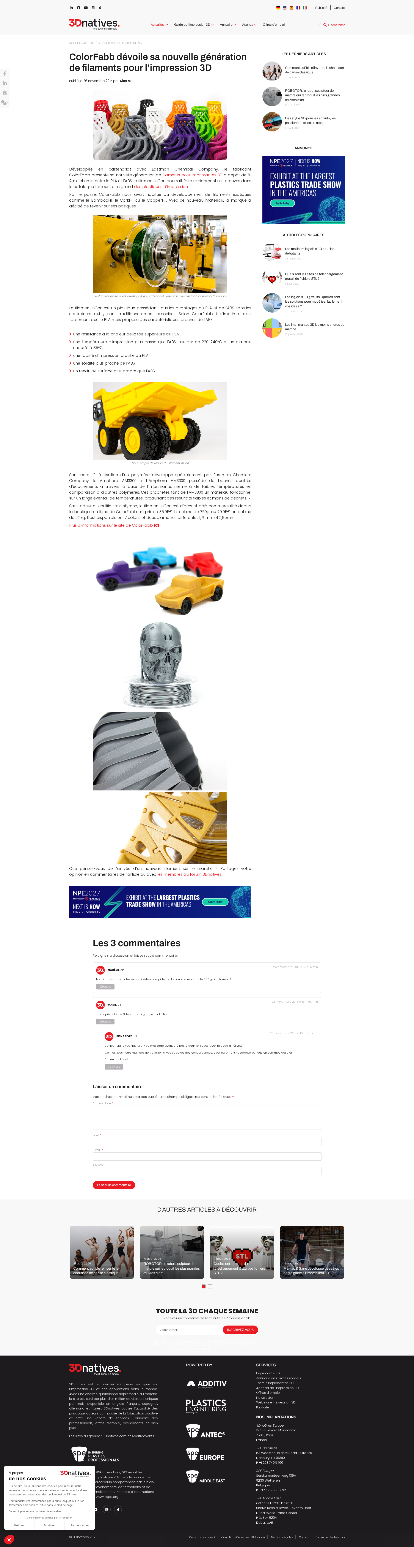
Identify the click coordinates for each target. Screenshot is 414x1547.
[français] (298, 7)
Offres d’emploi (274, 24)
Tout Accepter (80, 1525)
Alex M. (125, 81)
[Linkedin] (4, 83)
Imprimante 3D (268, 1373)
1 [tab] (203, 1286)
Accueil (74, 43)
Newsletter (264, 1397)
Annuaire (226, 24)
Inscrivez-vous (240, 1330)
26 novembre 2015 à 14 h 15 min (295, 967)
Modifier (49, 1525)
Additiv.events (143, 1436)
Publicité (321, 7)
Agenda (247, 24)
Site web (98, 1164)
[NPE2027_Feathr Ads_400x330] (303, 190)
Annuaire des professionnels (278, 1378)
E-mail (98, 1150)
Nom (97, 1135)
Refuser (19, 1525)
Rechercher (336, 25)
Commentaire (103, 1103)
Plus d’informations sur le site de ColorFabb (114, 525)
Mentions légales (282, 1537)
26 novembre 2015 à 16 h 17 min (292, 1033)
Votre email (169, 1329)
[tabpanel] (102, 1252)
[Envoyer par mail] (4, 93)
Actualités (158, 24)
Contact (339, 7)
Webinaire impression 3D (276, 1402)
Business (133, 43)
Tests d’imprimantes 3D (275, 1383)
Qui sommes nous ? (202, 1537)
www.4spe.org (107, 1496)
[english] (285, 7)
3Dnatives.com (115, 1436)
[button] (9, 1539)
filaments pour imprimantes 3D (192, 175)
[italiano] (305, 7)
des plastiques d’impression (161, 186)
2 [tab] (210, 1286)
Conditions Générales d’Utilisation (243, 1537)
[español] (291, 7)
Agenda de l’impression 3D (277, 1388)
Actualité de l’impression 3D (103, 43)
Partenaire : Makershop (330, 1537)
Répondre (105, 986)
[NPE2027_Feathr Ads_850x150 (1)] (160, 902)
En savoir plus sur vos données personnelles (35, 1511)
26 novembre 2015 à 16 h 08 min (295, 1002)
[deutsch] (278, 7)
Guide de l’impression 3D (192, 24)
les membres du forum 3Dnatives (189, 874)
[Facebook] (4, 74)
